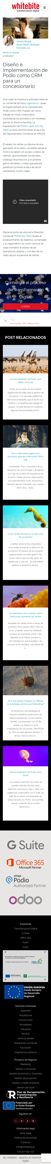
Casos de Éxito (15, 323)
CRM (24, 323)
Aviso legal (25, 1133)
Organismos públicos (25, 1052)
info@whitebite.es (25, 1147)
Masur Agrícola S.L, (30, 103)
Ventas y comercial (26, 1069)
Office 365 (25, 937)
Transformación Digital (25, 928)
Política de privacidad (25, 1137)
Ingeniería (25, 1010)
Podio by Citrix (33, 323)
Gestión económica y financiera (25, 1073)
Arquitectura (25, 1015)
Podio (26, 942)
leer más (25, 356)
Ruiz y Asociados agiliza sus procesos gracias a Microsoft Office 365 (25, 456)
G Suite (25, 933)
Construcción (25, 1020)
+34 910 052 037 (25, 1151)
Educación (25, 1047)
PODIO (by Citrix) (23, 236)
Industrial (25, 1029)
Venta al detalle (11, 52)
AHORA (25, 306)
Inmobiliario (26, 1024)
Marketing (25, 1064)
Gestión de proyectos (25, 1078)
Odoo (26, 947)
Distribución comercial (25, 1043)
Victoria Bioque (23, 41)
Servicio (25, 1033)
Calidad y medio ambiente (25, 1083)
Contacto (25, 1142)
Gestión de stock (25, 1087)
